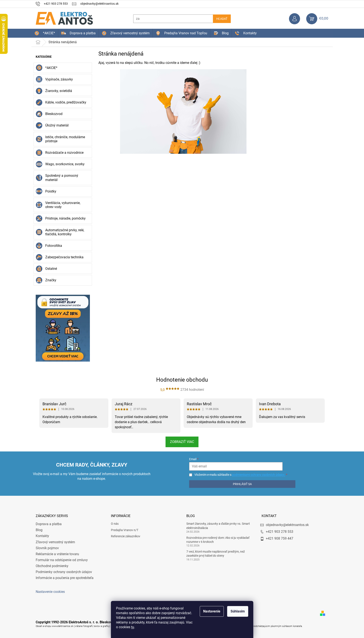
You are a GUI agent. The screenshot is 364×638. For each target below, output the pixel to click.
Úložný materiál (57, 125)
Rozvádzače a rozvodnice (64, 153)
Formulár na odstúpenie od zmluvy (62, 560)
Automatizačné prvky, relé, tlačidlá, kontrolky (64, 232)
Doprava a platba (49, 524)
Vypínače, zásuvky (59, 79)
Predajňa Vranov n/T (124, 530)
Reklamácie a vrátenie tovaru (57, 554)
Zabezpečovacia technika (64, 257)
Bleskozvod (53, 114)
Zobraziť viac (182, 442)
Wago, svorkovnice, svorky (65, 164)
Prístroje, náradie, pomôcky (65, 218)
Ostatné (51, 269)
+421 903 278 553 (279, 532)
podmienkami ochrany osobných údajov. (258, 474)
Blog (39, 530)
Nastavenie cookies (50, 592)
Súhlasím (238, 611)
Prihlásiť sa (242, 484)
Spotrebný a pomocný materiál (61, 178)
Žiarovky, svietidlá (58, 91)
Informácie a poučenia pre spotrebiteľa (64, 578)
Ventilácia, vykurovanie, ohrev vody (62, 205)
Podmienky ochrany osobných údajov (64, 572)
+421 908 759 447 (279, 538)
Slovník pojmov (47, 548)
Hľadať (221, 18)
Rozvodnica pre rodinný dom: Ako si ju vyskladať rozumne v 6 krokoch (217, 539)
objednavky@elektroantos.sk (287, 525)
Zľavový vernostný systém (55, 542)
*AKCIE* (51, 68)
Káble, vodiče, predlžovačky (65, 102)
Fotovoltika (53, 246)
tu (132, 627)
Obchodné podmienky (52, 566)
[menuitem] (44, 33)
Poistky (50, 191)
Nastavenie (211, 611)
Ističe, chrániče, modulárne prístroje (65, 139)
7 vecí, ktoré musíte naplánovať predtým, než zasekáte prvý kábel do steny (215, 553)
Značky (50, 280)
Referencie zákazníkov (125, 536)
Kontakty (42, 536)
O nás (115, 523)
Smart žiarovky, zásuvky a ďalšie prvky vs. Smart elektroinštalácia (218, 525)
